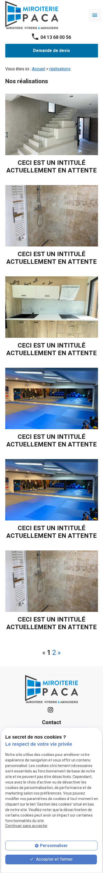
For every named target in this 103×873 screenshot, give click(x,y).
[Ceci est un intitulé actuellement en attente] (51, 124)
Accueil (38, 69)
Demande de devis (51, 51)
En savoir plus (51, 134)
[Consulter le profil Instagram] (50, 709)
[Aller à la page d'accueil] (31, 15)
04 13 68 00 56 (55, 37)
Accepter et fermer (54, 859)
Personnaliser (54, 845)
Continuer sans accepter (26, 826)
